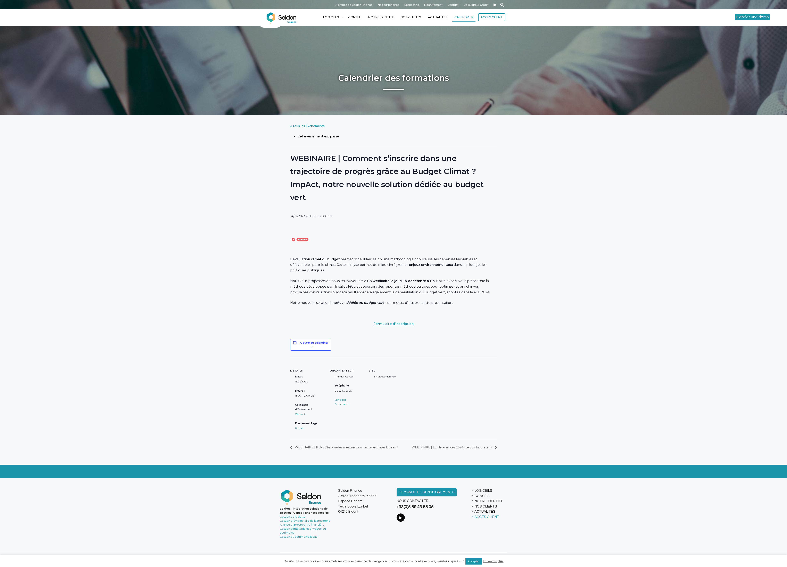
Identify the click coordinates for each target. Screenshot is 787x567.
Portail (299, 428)
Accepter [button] (474, 561)
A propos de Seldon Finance (354, 4)
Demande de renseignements (427, 492)
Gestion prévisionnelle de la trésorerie (305, 520)
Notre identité (381, 17)
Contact (453, 4)
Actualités (438, 17)
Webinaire (301, 414)
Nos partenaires (388, 4)
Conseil (355, 17)
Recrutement (433, 4)
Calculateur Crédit (476, 4)
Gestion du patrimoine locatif (299, 536)
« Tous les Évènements (307, 126)
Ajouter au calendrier (314, 342)
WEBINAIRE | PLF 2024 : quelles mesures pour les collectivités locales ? (346, 447)
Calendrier (463, 17)
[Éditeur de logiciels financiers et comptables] (280, 17)
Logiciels (331, 17)
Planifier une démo (752, 17)
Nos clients (411, 17)
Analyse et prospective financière (302, 524)
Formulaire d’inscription (393, 324)
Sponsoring (411, 4)
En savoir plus (493, 561)
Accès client (492, 17)
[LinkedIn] (495, 4)
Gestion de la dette (292, 516)
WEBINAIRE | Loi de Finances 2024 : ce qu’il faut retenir (452, 447)
